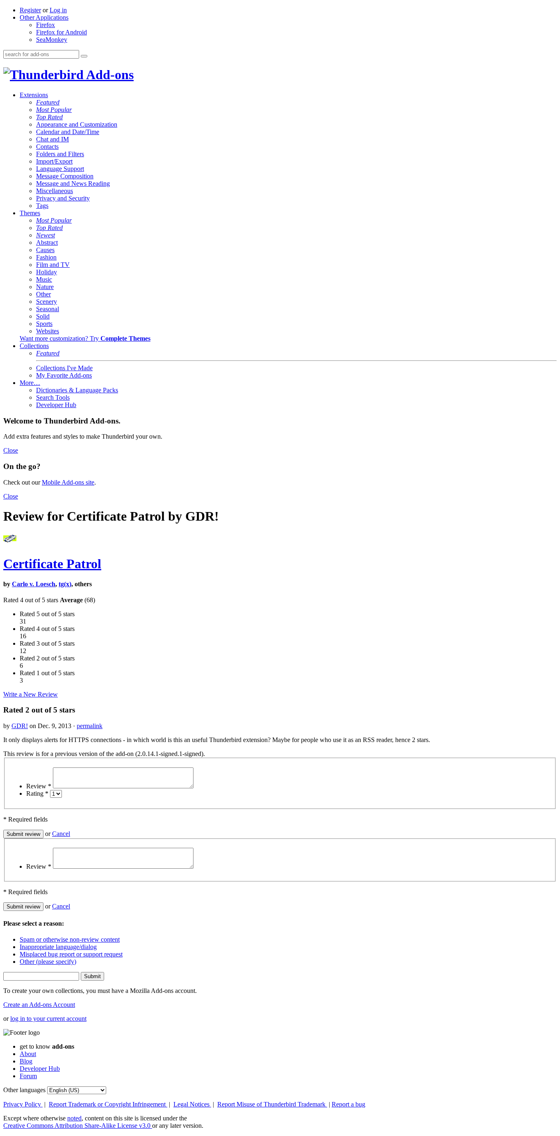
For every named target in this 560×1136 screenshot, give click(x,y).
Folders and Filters (60, 153)
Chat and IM (52, 139)
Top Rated (49, 117)
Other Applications (44, 17)
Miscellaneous (54, 190)
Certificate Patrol (52, 563)
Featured (47, 102)
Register (30, 10)
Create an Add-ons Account (39, 1004)
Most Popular (54, 109)
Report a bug (348, 1104)
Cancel (61, 833)
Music (44, 279)
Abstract (47, 242)
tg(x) (65, 584)
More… (30, 382)
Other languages (24, 1089)
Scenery (46, 301)
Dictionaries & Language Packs (77, 390)
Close (10, 450)
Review (38, 786)
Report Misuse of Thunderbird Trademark (272, 1104)
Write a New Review (30, 694)
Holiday (46, 272)
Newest (45, 235)
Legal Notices (192, 1104)
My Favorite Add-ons (64, 375)
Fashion (46, 257)
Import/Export (54, 161)
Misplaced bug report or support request (71, 954)
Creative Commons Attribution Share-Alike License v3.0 (77, 1125)
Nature (45, 286)
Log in (58, 10)
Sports (44, 323)
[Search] (84, 56)
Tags (42, 205)
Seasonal (47, 308)
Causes (45, 249)
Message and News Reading (73, 183)
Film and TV (53, 264)
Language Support (60, 168)
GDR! (19, 725)
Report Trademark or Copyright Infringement (108, 1104)
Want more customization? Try (85, 338)
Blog (26, 1061)
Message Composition (64, 176)
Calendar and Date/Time (67, 131)
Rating (37, 793)
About (28, 1053)
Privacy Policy (23, 1104)
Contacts (47, 146)
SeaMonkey (51, 39)
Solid (43, 316)
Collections (34, 345)
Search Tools (53, 397)
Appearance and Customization (76, 124)
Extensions (34, 94)
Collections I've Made (64, 367)
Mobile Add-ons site (68, 482)
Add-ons (109, 74)
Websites (47, 331)
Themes (30, 212)
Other (43, 294)
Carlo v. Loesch (33, 584)
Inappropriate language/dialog (58, 946)
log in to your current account (48, 1018)
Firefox (45, 24)
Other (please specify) (48, 961)
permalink (89, 725)
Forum (28, 1075)
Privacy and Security (63, 198)
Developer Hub (56, 404)
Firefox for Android (61, 32)
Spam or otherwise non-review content (70, 939)
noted (74, 1118)
